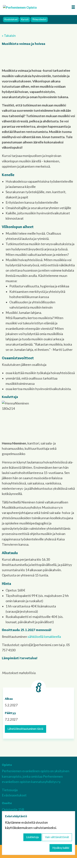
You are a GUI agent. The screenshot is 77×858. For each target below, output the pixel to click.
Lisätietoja (32, 837)
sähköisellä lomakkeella (44, 637)
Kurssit (25, 19)
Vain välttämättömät (57, 837)
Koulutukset (11, 19)
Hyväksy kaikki (61, 847)
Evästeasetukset (14, 795)
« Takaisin (9, 36)
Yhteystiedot (39, 19)
